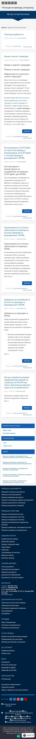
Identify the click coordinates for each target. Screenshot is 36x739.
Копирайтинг (5, 613)
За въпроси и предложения (10, 684)
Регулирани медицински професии (13, 608)
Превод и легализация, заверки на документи (17, 500)
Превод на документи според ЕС (12, 505)
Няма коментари (27, 46)
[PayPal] (8, 716)
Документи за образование (10, 575)
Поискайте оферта (9, 433)
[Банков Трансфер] (16, 711)
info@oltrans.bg (11, 589)
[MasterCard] (15, 716)
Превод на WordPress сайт (20, 216)
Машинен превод (7, 555)
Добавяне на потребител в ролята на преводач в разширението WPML (17, 302)
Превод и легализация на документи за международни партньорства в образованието (17, 463)
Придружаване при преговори (12, 639)
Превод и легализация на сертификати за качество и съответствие (15, 469)
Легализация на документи (21, 136)
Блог (5, 443)
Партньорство (17, 46)
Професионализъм (7, 651)
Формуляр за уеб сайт (8, 670)
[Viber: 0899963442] (9, 3)
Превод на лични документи (11, 494)
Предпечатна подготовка (10, 605)
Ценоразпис (5, 662)
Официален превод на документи (13, 492)
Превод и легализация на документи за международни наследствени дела (15, 481)
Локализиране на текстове (10, 552)
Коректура (5, 550)
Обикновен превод (8, 541)
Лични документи (7, 567)
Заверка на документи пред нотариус (14, 636)
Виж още (27, 131)
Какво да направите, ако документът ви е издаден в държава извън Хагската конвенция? (17, 456)
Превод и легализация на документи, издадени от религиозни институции (17, 475)
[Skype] (21, 699)
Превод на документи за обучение (13, 503)
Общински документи (8, 572)
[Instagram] (18, 699)
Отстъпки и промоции (8, 665)
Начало (3, 27)
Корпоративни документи (10, 569)
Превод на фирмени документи (12, 497)
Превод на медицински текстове (12, 520)
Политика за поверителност (11, 625)
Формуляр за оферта (8, 667)
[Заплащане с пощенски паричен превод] (18, 722)
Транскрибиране (7, 611)
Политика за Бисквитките (10, 628)
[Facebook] (10, 699)
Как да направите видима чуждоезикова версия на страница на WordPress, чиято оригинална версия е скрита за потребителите (17, 382)
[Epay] (24, 711)
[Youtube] (25, 699)
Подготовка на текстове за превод (13, 603)
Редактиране (5, 547)
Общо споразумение (8, 622)
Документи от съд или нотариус (12, 577)
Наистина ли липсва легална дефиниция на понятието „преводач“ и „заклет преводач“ (16, 100)
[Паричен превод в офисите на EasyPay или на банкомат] (18, 714)
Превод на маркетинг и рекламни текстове (16, 527)
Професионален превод (9, 539)
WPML (19, 199)
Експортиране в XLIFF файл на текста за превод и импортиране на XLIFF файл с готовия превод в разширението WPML (17, 153)
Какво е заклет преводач (16, 56)
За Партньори (6, 679)
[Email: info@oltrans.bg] (6, 3)
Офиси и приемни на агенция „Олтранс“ (14, 690)
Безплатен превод (7, 558)
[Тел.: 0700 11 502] (15, 3)
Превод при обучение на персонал (13, 642)
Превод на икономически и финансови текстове (14, 523)
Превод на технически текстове (12, 514)
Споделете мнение (7, 687)
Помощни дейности (14, 34)
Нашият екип (5, 653)
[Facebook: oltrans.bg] (3, 3)
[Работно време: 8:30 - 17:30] (12, 3)
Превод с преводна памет (10, 544)
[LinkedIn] (14, 699)
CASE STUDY (7, 446)
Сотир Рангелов (21, 38)
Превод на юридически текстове (12, 517)
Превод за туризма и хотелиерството (14, 530)
